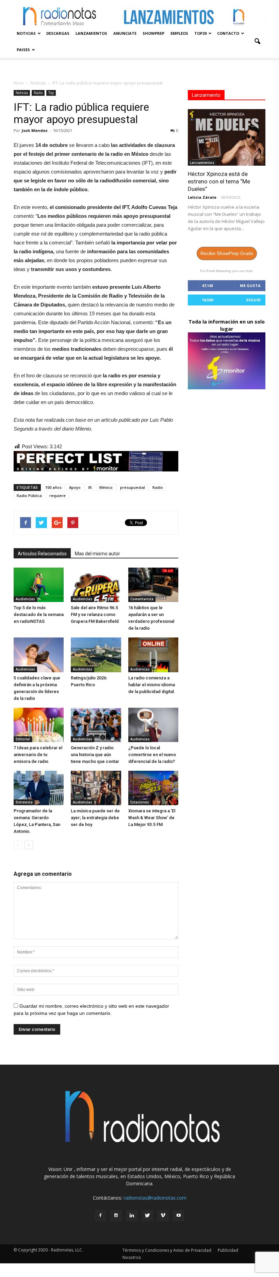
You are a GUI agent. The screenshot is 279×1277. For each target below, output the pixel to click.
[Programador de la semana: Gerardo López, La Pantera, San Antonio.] (39, 788)
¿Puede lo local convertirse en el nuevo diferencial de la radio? (152, 754)
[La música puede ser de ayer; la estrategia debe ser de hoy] (96, 788)
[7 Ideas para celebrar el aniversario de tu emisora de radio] (39, 725)
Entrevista (24, 802)
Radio (38, 92)
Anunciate (124, 33)
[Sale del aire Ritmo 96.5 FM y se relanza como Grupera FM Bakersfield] (96, 585)
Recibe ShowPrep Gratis (226, 253)
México (106, 487)
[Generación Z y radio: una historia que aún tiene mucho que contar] (96, 725)
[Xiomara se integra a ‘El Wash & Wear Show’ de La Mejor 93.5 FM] (153, 788)
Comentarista (141, 599)
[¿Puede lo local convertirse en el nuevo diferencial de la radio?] (153, 725)
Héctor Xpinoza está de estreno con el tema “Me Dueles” (219, 181)
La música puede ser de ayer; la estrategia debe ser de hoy (95, 817)
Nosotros (131, 1257)
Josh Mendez (35, 130)
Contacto (228, 33)
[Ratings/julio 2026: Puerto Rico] (96, 654)
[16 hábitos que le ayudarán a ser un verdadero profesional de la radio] (153, 585)
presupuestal (132, 487)
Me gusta (250, 285)
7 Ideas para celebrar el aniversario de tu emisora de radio (38, 754)
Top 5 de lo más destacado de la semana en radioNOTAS (39, 614)
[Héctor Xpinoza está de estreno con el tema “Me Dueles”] (226, 137)
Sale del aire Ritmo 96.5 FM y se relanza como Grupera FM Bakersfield (95, 614)
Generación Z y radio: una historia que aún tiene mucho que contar (95, 754)
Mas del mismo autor (97, 553)
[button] (257, 41)
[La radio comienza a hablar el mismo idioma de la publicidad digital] (153, 654)
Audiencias (25, 599)
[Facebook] (100, 1215)
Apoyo (75, 487)
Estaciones (139, 802)
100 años (53, 487)
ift (90, 487)
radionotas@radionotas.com (155, 1198)
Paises (23, 49)
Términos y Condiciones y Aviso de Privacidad (166, 1250)
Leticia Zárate (202, 197)
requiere (57, 495)
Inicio (19, 83)
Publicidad (228, 1250)
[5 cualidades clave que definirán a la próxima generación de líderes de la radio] (39, 654)
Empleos (179, 33)
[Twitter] (147, 1215)
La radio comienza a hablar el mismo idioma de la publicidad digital (151, 684)
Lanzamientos (91, 33)
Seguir (253, 299)
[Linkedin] (131, 1215)
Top (51, 92)
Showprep (153, 33)
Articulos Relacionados (42, 553)
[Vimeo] (163, 1215)
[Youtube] (178, 1215)
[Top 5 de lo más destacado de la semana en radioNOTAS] (39, 585)
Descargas (57, 33)
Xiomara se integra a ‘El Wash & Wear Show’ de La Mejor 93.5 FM (151, 817)
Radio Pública (29, 495)
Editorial (23, 739)
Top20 (200, 33)
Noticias (26, 33)
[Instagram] (116, 1215)
